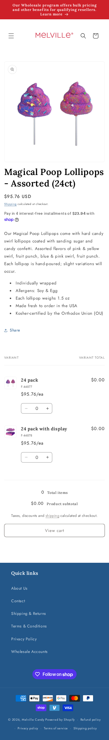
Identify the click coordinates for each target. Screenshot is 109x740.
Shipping (10, 204)
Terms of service (56, 728)
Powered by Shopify (60, 719)
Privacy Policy (24, 639)
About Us (19, 588)
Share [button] (15, 330)
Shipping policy (85, 728)
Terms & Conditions (29, 626)
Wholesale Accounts (29, 651)
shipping (52, 515)
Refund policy (90, 719)
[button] (11, 36)
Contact (18, 601)
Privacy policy (28, 728)
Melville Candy (33, 719)
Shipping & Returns (28, 613)
